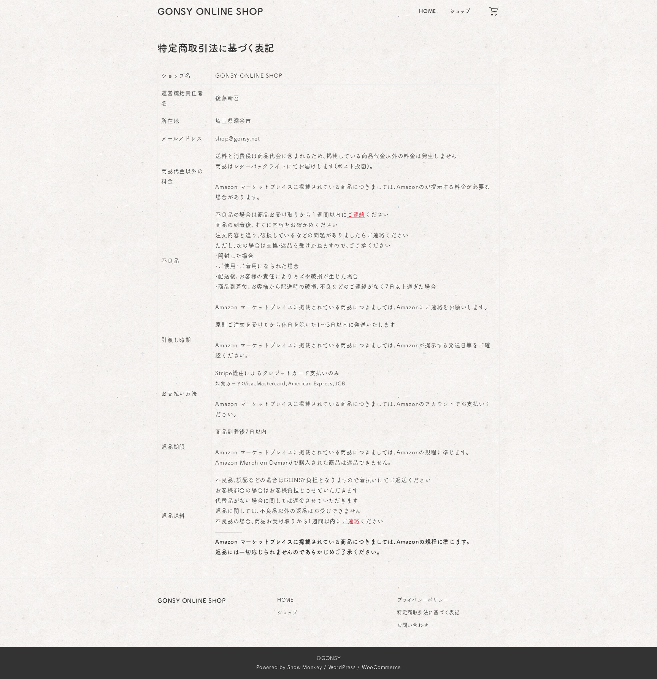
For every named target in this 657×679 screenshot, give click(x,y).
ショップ (287, 612)
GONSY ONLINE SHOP (210, 11)
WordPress (342, 667)
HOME (285, 599)
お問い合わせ (412, 625)
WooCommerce (381, 667)
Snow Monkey (304, 667)
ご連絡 (356, 214)
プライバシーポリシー (423, 599)
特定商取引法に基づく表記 (428, 612)
